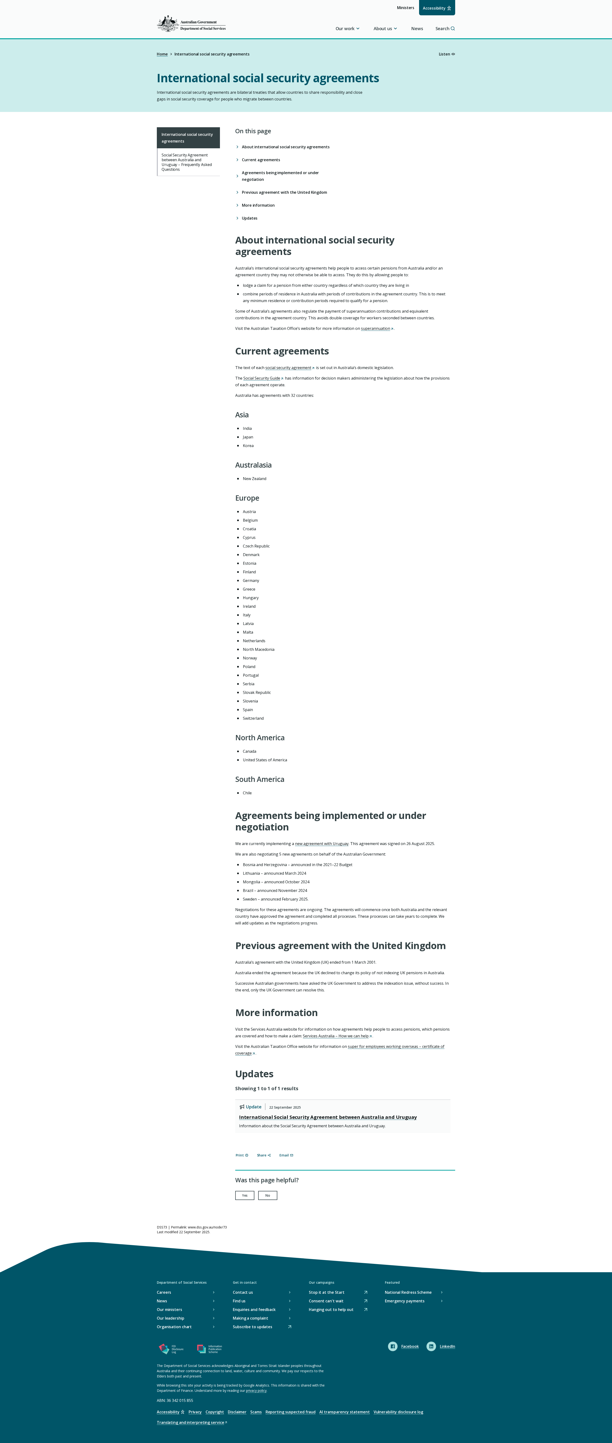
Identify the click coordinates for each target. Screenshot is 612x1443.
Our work (345, 28)
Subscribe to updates (252, 1327)
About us (383, 28)
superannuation (377, 328)
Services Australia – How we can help (337, 1036)
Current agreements (261, 159)
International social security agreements (187, 138)
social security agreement (289, 367)
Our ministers (169, 1309)
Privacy (195, 1412)
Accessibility (434, 8)
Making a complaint (250, 1318)
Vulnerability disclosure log (398, 1412)
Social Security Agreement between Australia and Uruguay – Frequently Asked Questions (187, 162)
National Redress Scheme (408, 1292)
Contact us (243, 1292)
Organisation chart (174, 1326)
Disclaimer (237, 1412)
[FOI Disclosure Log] (171, 1350)
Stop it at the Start (326, 1293)
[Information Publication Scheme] (209, 1350)
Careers (164, 1292)
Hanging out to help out (331, 1310)
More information (258, 205)
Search (442, 28)
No (267, 1195)
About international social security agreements (285, 146)
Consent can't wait (326, 1301)
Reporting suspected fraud (291, 1412)
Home (162, 54)
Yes (245, 1195)
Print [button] (240, 1155)
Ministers (407, 10)
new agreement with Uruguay (322, 843)
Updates (249, 218)
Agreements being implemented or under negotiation (280, 176)
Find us (239, 1301)
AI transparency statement (344, 1412)
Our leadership (170, 1318)
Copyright (215, 1412)
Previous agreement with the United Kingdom (284, 192)
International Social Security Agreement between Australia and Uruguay (328, 1117)
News (417, 28)
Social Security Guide (263, 378)
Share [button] (262, 1155)
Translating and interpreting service (190, 1423)
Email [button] (284, 1155)
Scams (256, 1412)
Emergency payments (405, 1301)
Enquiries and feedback (254, 1309)
